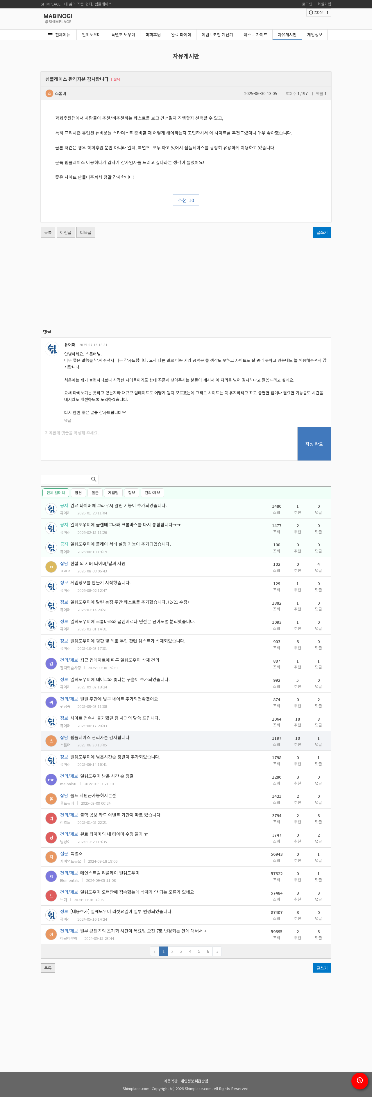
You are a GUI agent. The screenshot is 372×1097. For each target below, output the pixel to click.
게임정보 (314, 34)
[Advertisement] (186, 283)
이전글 (65, 232)
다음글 (86, 232)
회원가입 (324, 4)
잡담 (78, 492)
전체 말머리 (55, 492)
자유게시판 (287, 34)
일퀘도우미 (91, 34)
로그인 (307, 4)
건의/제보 (152, 492)
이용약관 (171, 1081)
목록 (48, 232)
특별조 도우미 (123, 34)
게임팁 (113, 492)
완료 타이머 (181, 34)
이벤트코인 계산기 (217, 34)
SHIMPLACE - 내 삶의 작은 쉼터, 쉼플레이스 (76, 4)
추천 (186, 200)
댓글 (67, 420)
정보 (131, 492)
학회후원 (153, 34)
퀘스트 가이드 (255, 34)
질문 (95, 492)
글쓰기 (322, 232)
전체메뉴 (62, 34)
